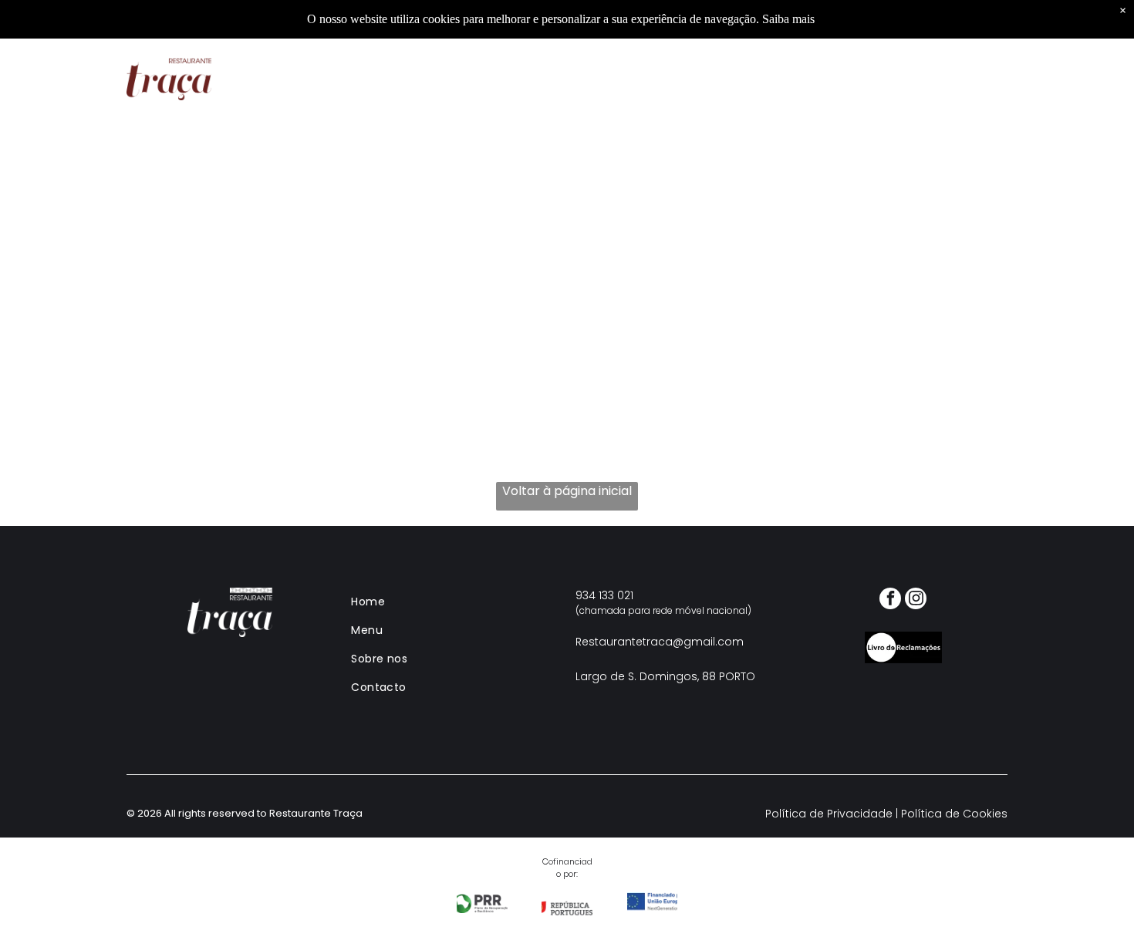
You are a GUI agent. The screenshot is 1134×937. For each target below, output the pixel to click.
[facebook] (890, 600)
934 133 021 (604, 595)
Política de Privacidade (829, 813)
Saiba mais (788, 18)
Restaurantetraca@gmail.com (659, 641)
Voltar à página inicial (567, 491)
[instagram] (915, 600)
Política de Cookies (954, 813)
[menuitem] (385, 79)
